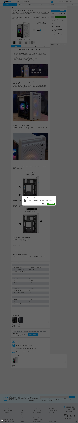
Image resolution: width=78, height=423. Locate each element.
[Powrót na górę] (76, 421)
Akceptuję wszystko (51, 203)
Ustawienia (44, 203)
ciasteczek (36, 200)
